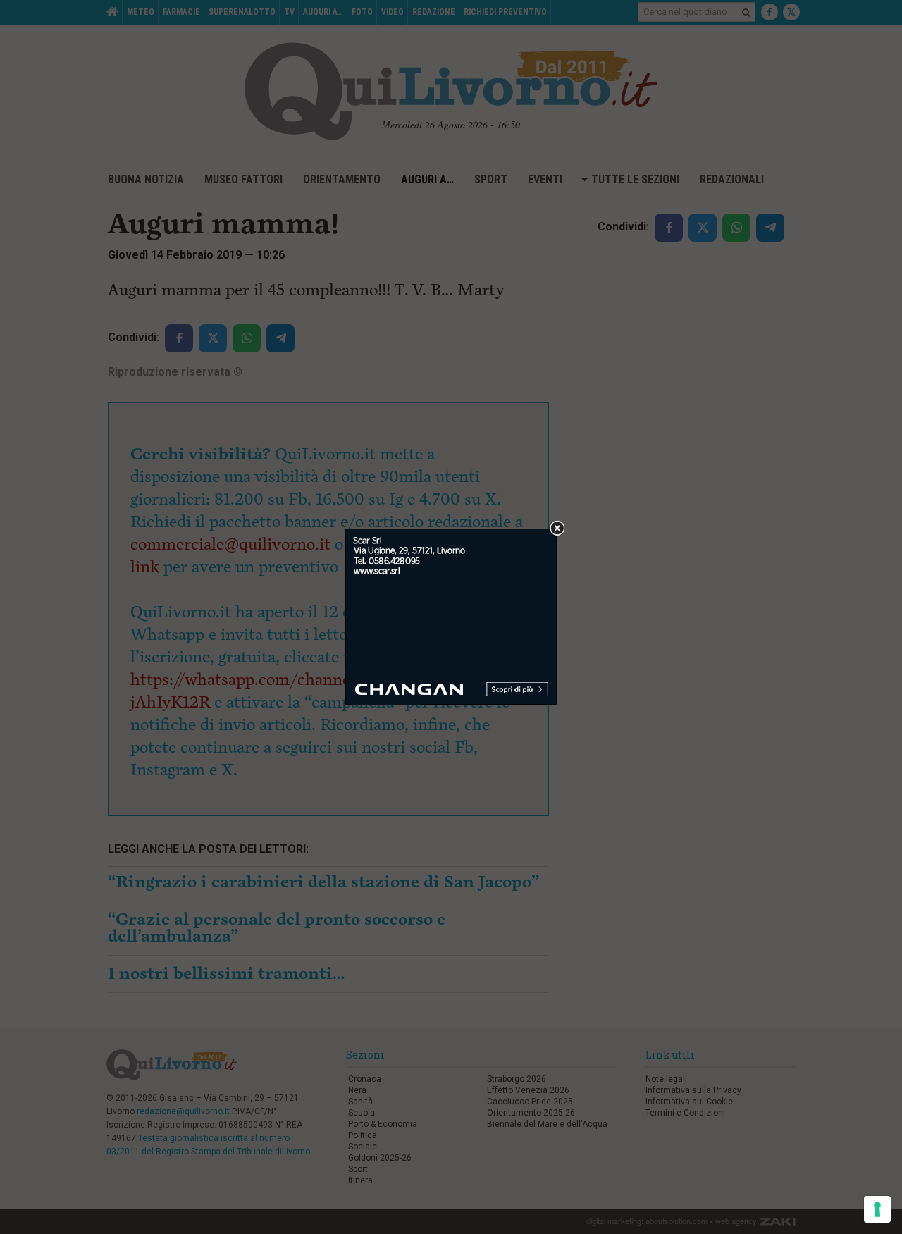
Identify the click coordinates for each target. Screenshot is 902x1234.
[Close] (557, 528)
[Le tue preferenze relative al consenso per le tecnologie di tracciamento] (877, 1209)
